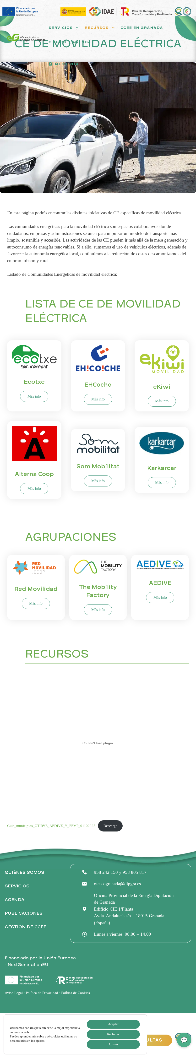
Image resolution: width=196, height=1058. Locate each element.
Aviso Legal (14, 993)
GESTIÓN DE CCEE (25, 927)
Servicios (61, 27)
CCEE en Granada (141, 27)
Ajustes (113, 1044)
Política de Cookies (75, 993)
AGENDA (14, 899)
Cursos (57, 42)
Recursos (97, 27)
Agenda (81, 42)
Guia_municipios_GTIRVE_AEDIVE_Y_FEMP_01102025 (51, 826)
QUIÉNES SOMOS (24, 872)
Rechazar (113, 1034)
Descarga (110, 826)
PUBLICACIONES (24, 913)
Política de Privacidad (42, 993)
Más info (34, 396)
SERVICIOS (17, 886)
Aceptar (113, 1024)
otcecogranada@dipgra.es (117, 883)
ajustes (40, 1040)
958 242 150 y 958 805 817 (120, 872)
